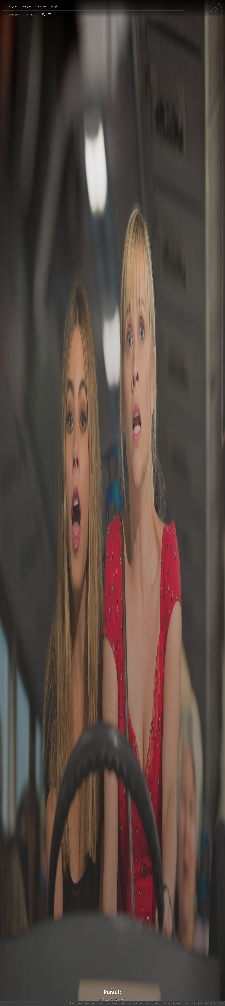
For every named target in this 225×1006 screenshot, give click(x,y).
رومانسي (103, 999)
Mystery (72, 1003)
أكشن (221, 1003)
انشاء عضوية (14, 14)
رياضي (94, 1003)
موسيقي (115, 1003)
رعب (206, 1003)
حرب (129, 1003)
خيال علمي (166, 1003)
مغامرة (213, 1003)
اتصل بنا (13, 6)
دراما (193, 1003)
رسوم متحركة (177, 1003)
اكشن (123, 999)
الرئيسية (55, 6)
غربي (87, 1003)
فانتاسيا (148, 1003)
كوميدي (200, 1003)
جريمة (114, 999)
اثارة (135, 1003)
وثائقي (123, 1003)
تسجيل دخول (29, 14)
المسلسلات (41, 6)
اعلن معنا (26, 6)
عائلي (141, 1003)
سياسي (79, 1003)
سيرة (100, 1003)
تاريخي (107, 1003)
